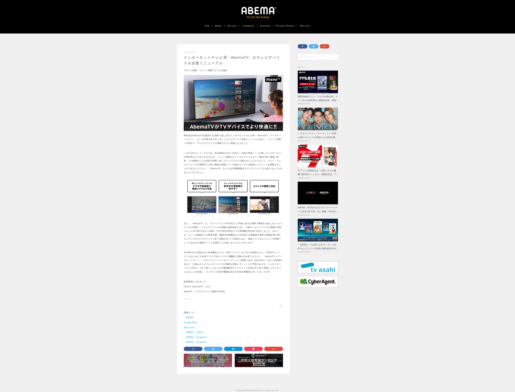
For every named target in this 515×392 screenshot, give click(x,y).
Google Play (190, 322)
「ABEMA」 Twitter (194, 332)
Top (207, 26)
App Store (189, 327)
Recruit (305, 26)
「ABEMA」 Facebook (195, 342)
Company (248, 26)
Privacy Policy (285, 26)
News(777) (187, 299)
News (218, 26)
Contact (265, 26)
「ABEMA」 (190, 317)
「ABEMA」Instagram (195, 337)
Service (232, 26)
